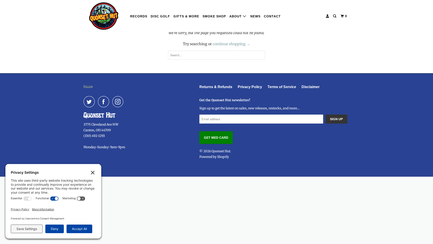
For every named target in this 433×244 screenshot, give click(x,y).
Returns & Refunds (215, 87)
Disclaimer (311, 87)
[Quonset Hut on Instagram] (119, 101)
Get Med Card (216, 137)
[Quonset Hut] (103, 16)
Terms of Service (281, 87)
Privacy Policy (250, 87)
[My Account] (328, 16)
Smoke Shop (214, 16)
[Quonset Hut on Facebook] (104, 101)
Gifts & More (186, 16)
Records (138, 16)
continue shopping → (231, 44)
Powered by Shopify (214, 157)
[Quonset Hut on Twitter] (90, 101)
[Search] (335, 16)
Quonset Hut (221, 151)
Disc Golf (160, 16)
